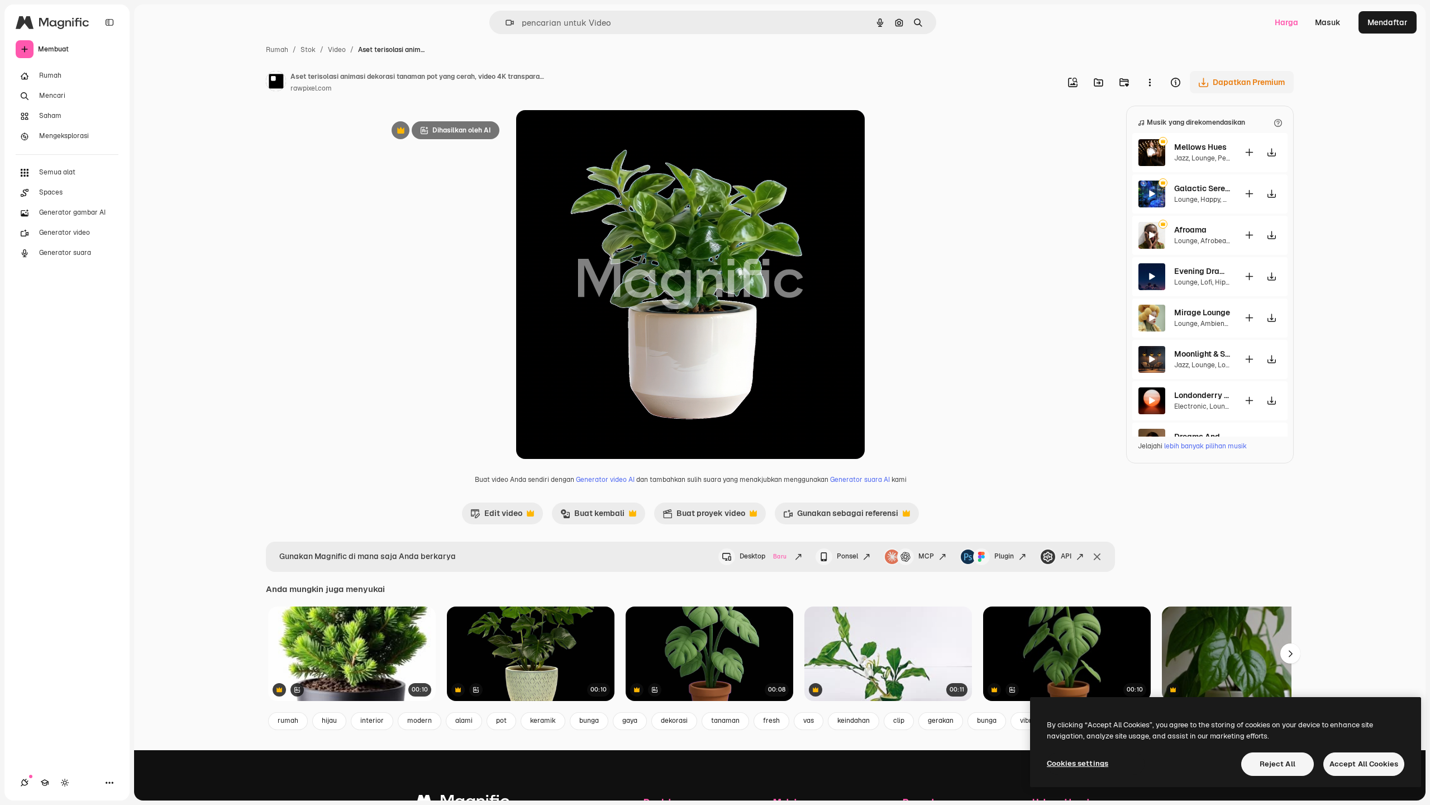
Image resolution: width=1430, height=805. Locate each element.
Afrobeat (1214, 240)
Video (337, 49)
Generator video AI (605, 479)
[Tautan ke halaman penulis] (276, 82)
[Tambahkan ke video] (1249, 152)
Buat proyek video (703, 516)
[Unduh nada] (1271, 152)
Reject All (1277, 764)
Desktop (763, 556)
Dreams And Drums (1202, 437)
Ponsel (847, 556)
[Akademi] (45, 783)
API (1066, 556)
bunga (589, 720)
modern (419, 720)
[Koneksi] (25, 783)
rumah (288, 720)
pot (501, 720)
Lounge (1203, 158)
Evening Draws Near (1202, 271)
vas (808, 720)
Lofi (1206, 282)
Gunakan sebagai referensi (840, 516)
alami (464, 720)
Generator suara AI (860, 479)
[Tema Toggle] (65, 783)
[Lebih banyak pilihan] (1149, 82)
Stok (308, 49)
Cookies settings (1077, 763)
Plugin (1004, 556)
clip (898, 720)
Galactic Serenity (1202, 188)
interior (372, 720)
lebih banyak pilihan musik (1205, 446)
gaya (629, 720)
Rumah (277, 49)
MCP (926, 556)
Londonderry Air (1202, 395)
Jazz (1181, 158)
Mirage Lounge (1202, 312)
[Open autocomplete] (505, 22)
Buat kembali (592, 516)
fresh (771, 720)
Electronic (1190, 406)
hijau (329, 720)
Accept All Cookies (1363, 764)
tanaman (725, 720)
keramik (543, 720)
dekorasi (674, 720)
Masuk (1328, 22)
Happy (1210, 199)
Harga (1286, 22)
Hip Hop (1227, 282)
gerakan (941, 720)
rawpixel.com (311, 88)
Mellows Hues (1200, 147)
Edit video (496, 516)
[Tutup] (1097, 556)
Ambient (1213, 323)
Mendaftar (1387, 22)
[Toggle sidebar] (109, 22)
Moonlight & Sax (1202, 354)
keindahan (853, 720)
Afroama (1190, 230)
